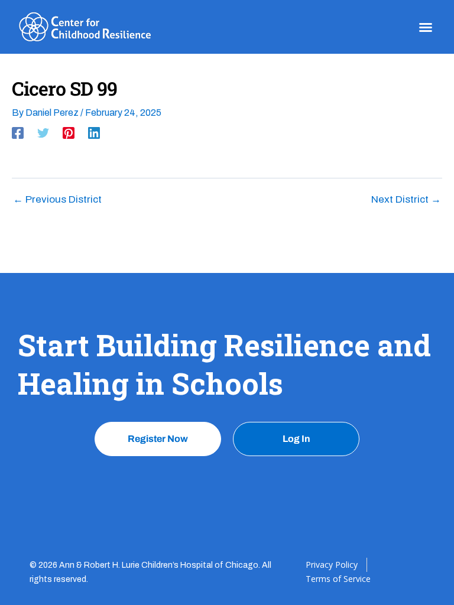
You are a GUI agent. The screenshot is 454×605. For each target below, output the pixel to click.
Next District (406, 199)
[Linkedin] (94, 133)
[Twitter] (43, 133)
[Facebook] (18, 133)
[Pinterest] (68, 133)
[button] (425, 27)
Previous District (57, 199)
